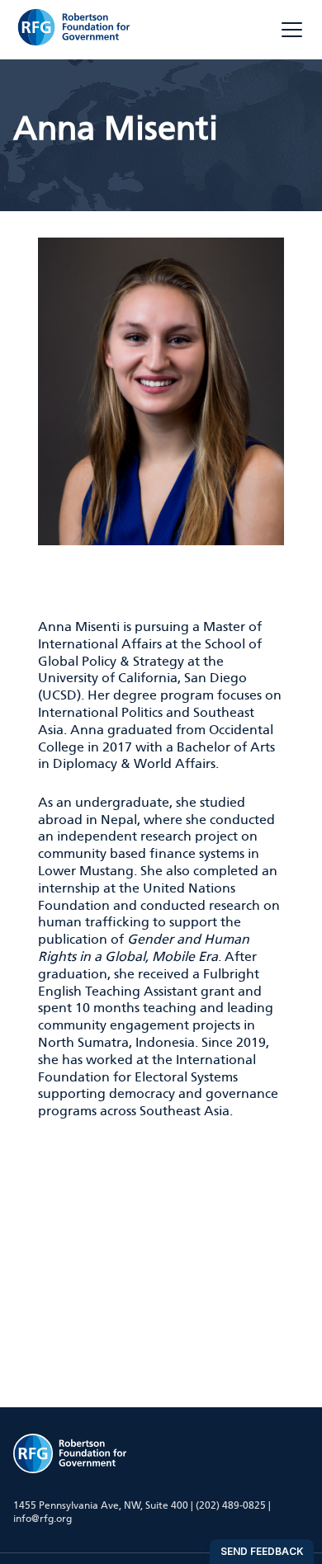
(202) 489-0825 (231, 1505)
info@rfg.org (42, 1518)
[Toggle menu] (291, 29)
